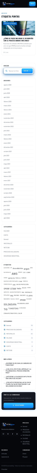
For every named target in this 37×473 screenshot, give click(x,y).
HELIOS (24, 288)
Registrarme (19, 405)
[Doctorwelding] (8, 4)
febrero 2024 (8, 110)
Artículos (4, 453)
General (6, 239)
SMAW (23, 300)
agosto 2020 (7, 201)
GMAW (6, 288)
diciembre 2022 (8, 122)
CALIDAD (6, 231)
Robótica (13, 299)
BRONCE (20, 272)
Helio (19, 288)
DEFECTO (11, 278)
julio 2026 (6, 89)
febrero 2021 (7, 176)
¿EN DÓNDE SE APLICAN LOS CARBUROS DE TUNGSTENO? (19, 364)
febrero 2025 (7, 101)
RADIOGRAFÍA (7, 299)
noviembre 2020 (9, 189)
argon (26, 268)
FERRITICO (25, 281)
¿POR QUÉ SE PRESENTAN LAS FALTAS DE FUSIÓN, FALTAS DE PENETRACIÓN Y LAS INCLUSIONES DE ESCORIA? (18, 384)
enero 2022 (7, 143)
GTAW (13, 288)
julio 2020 (6, 205)
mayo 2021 (7, 164)
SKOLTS (17, 299)
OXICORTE (23, 295)
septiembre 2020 (9, 197)
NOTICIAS (7, 247)
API (11, 267)
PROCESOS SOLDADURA (11, 252)
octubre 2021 (8, 151)
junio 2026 (7, 93)
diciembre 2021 (8, 147)
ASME (31, 267)
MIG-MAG (16, 295)
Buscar (26, 71)
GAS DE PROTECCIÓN (22, 284)
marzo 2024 (7, 105)
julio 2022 (6, 130)
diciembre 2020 (8, 185)
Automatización (7, 272)
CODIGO (5, 277)
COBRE (28, 272)
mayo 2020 (7, 214)
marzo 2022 (7, 135)
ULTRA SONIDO (22, 307)
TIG (5, 309)
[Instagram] (8, 434)
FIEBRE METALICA (8, 284)
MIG (11, 296)
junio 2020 (7, 209)
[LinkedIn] (17, 434)
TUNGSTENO (13, 308)
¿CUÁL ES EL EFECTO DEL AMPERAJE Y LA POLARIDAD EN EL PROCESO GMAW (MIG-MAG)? (18, 371)
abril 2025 (7, 97)
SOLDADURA (10, 304)
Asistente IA (5, 457)
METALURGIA (6, 295)
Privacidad (4, 469)
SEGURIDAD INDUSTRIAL (11, 256)
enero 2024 (7, 114)
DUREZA (24, 278)
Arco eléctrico (18, 268)
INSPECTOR (6, 292)
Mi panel (25, 457)
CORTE (6, 235)
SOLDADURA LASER (23, 303)
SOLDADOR (28, 299)
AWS (14, 273)
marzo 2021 (7, 172)
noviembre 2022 (9, 126)
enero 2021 (7, 180)
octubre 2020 (8, 193)
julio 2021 (6, 155)
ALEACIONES (7, 267)
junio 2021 (7, 160)
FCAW (20, 281)
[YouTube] (3, 434)
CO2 (24, 272)
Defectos (18, 278)
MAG (23, 292)
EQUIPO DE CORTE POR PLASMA (11, 281)
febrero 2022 (7, 139)
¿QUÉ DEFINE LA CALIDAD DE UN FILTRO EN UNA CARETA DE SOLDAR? (18, 377)
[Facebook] (12, 434)
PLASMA (29, 296)
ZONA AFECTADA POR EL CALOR (13, 313)
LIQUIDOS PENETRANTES (15, 292)
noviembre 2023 (9, 118)
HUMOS (29, 287)
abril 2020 (7, 218)
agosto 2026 (7, 85)
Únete (32, 4)
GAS (14, 285)
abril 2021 (6, 168)
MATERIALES (8, 243)
